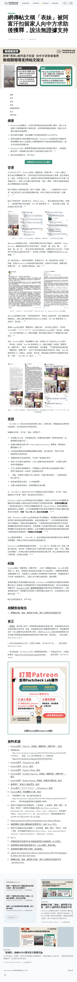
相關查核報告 (15, 108)
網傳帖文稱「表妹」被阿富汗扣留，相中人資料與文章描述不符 (36, 612)
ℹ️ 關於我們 (25, 3)
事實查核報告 (12, 13)
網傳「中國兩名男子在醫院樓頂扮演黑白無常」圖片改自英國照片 (20, 887)
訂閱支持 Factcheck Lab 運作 (38, 162)
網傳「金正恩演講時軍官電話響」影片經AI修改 (20, 907)
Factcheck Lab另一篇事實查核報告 (30, 588)
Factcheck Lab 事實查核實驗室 (13, 970)
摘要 (11, 95)
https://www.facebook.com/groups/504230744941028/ (32, 758)
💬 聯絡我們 (54, 3)
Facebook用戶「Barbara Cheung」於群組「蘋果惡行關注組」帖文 (36, 780)
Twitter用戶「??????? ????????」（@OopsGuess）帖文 (32, 788)
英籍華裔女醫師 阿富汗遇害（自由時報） (27, 849)
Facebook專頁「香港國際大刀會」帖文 (26, 792)
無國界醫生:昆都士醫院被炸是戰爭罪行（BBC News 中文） (34, 824)
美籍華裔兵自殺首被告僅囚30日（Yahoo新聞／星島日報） (34, 845)
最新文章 (70, 970)
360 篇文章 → (12, 917)
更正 (11, 112)
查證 (11, 101)
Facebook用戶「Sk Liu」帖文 (22, 766)
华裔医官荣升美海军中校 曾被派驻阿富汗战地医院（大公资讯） (36, 841)
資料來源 (13, 115)
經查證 (12, 626)
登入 (65, 3)
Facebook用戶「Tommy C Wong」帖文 (25, 770)
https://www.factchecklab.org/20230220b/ (30, 654)
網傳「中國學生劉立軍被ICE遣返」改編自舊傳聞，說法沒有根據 (19, 897)
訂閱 (70, 3)
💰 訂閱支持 (45, 3)
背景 (11, 98)
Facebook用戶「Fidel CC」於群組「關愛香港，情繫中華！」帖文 (36, 746)
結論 (11, 105)
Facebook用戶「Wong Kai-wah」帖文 (25, 762)
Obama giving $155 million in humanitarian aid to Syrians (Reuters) (35, 820)
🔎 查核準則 (35, 3)
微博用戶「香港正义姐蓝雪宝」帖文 (25, 784)
